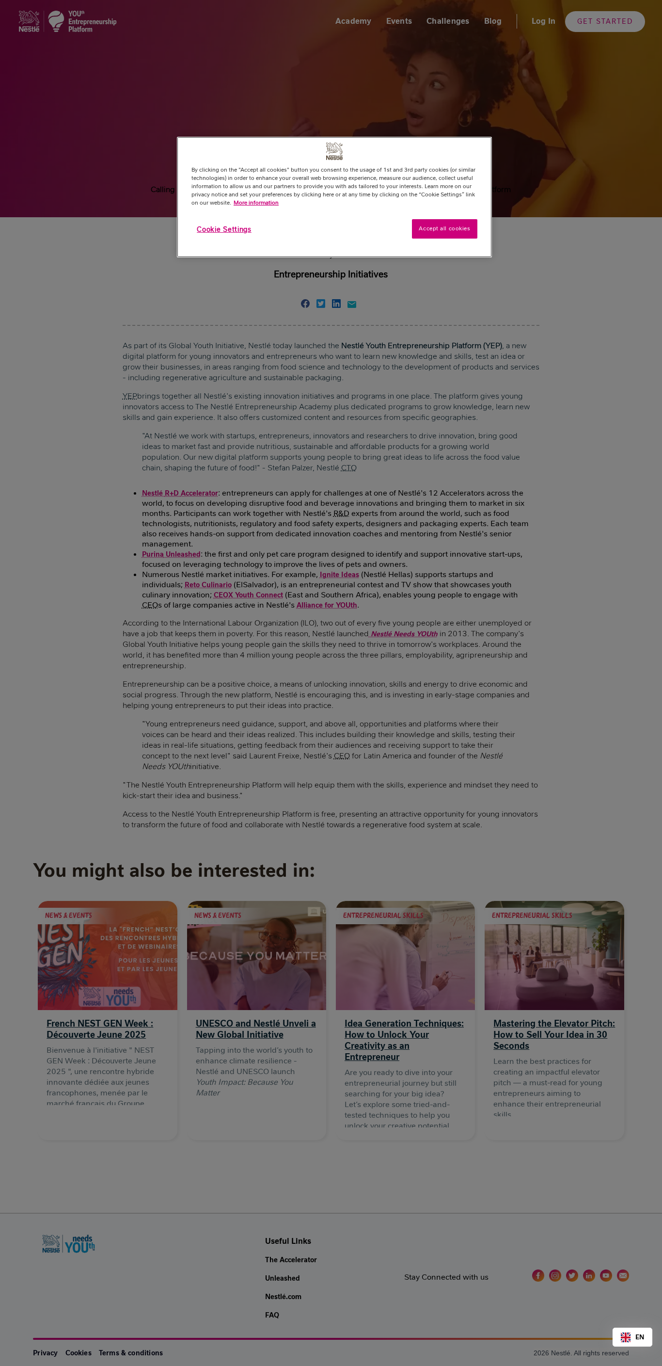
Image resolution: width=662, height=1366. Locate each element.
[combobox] (632, 1337)
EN (639, 1337)
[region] (334, 197)
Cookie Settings (224, 229)
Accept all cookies (444, 228)
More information (256, 202)
